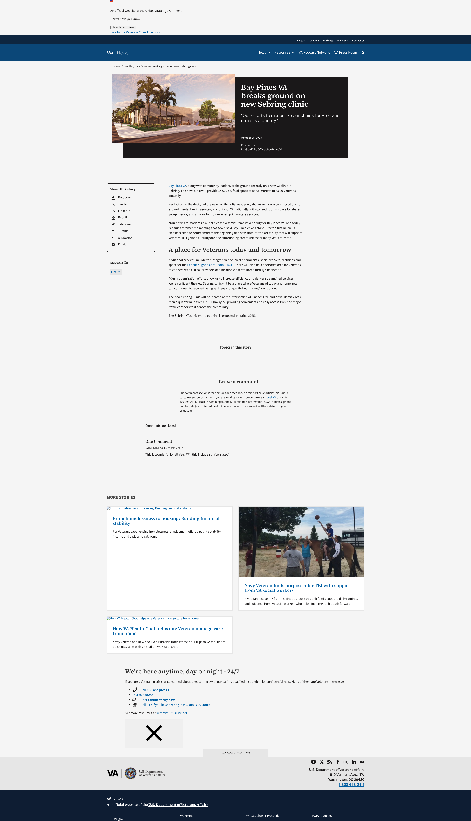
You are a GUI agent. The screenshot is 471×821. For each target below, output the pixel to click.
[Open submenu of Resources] (292, 52)
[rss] (329, 762)
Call (154, 690)
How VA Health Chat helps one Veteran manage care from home (168, 630)
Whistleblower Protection (263, 815)
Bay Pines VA (177, 186)
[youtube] (313, 762)
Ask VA (272, 397)
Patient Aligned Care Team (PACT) (210, 265)
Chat (157, 700)
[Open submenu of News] (268, 52)
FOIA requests (322, 815)
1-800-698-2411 (351, 784)
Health (116, 272)
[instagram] (346, 762)
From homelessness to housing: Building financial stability (166, 520)
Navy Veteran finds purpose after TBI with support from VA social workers (298, 587)
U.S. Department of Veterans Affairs (178, 804)
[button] (135, 32)
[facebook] (338, 762)
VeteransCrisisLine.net (171, 713)
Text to (143, 695)
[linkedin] (354, 762)
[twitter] (321, 762)
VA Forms (186, 815)
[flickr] (362, 762)
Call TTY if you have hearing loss (175, 705)
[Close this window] (154, 733)
